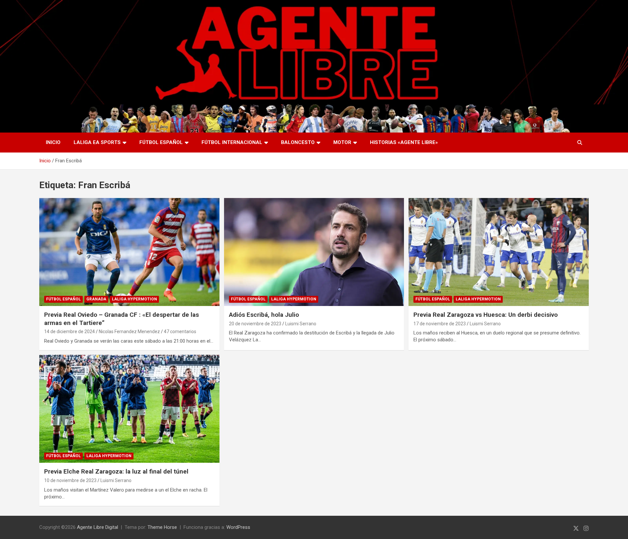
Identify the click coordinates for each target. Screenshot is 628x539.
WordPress (238, 527)
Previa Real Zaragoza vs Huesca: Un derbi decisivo (485, 314)
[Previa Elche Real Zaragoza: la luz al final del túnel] (129, 408)
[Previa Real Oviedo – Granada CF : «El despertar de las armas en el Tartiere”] (129, 252)
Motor (342, 142)
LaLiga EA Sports (97, 142)
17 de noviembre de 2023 (439, 323)
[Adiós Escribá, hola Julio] (314, 252)
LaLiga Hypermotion (134, 299)
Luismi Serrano (300, 323)
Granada (96, 299)
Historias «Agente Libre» (404, 142)
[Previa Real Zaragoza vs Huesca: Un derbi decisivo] (498, 252)
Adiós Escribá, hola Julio (264, 314)
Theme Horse (162, 527)
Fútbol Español (161, 142)
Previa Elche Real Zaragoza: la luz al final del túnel (116, 471)
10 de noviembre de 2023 (70, 480)
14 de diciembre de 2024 (69, 331)
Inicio (53, 142)
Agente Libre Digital (97, 527)
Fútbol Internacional (231, 142)
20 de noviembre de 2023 (255, 323)
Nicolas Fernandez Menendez (129, 331)
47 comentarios (180, 331)
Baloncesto (298, 142)
